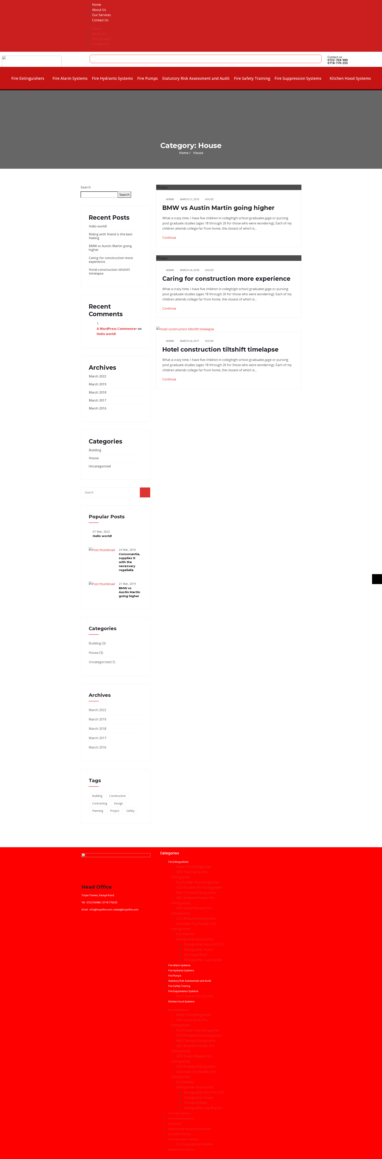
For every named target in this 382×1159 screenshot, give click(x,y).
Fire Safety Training (252, 78)
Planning (97, 811)
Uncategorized (100, 466)
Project (114, 811)
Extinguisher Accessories (194, 939)
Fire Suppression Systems (298, 78)
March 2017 (97, 400)
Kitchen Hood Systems (350, 78)
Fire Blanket (185, 934)
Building (95, 450)
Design (118, 803)
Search (86, 187)
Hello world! (98, 226)
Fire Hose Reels (195, 954)
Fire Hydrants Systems (112, 78)
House (94, 458)
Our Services (101, 15)
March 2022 (97, 376)
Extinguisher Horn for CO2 (204, 944)
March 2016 (97, 408)
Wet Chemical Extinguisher (196, 892)
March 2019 (97, 384)
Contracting (99, 803)
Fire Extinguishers (27, 78)
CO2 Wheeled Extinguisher (196, 918)
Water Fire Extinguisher (193, 867)
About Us (99, 10)
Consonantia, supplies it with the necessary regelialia (129, 562)
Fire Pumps (147, 78)
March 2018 (97, 392)
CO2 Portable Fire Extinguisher (199, 887)
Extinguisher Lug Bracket (203, 960)
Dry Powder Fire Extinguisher (198, 882)
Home (96, 4)
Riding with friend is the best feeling (111, 236)
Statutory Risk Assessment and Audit (196, 78)
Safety (130, 811)
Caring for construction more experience (111, 260)
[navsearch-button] (94, 57)
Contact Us (100, 20)
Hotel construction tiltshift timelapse (109, 271)
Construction (117, 796)
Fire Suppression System (194, 996)
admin (170, 199)
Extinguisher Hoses (198, 949)
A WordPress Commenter (117, 329)
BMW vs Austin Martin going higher (110, 248)
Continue (169, 237)
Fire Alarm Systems (70, 78)
